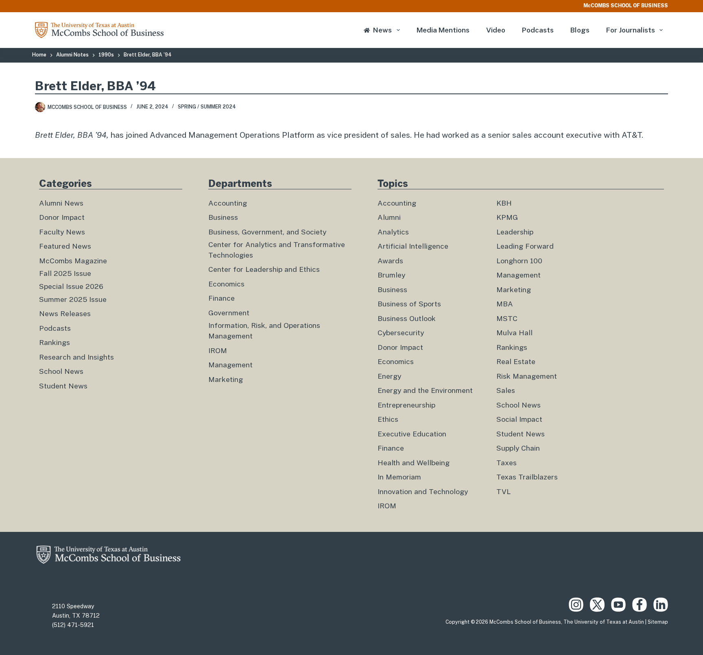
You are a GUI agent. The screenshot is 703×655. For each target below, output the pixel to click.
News (382, 30)
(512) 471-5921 (73, 625)
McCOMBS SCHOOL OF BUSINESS (625, 6)
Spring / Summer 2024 (207, 107)
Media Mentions (443, 30)
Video (495, 30)
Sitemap (658, 622)
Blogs (579, 30)
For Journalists (630, 30)
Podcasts (538, 30)
